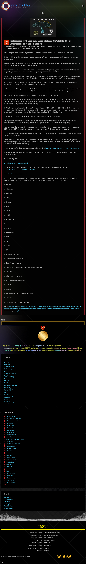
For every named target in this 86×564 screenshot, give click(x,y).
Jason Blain (10, 476)
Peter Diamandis (9, 366)
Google (23, 348)
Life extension (72, 348)
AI (8, 346)
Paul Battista (10, 430)
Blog (43, 13)
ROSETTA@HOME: (32, 548)
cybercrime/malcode (56, 307)
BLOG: (45, 538)
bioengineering (8, 396)
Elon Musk (7, 371)
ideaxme (43, 348)
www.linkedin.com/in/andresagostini (16, 163)
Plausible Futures (9, 506)
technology (63, 351)
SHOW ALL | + (6, 485)
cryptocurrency (76, 346)
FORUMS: (39, 551)
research (43, 350)
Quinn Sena (9, 423)
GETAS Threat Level (43, 526)
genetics (16, 309)
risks (46, 350)
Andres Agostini (12, 307)
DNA (5, 368)
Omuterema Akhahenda (13, 444)
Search (82, 323)
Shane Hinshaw (11, 457)
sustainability (57, 350)
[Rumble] (70, 556)
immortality (49, 348)
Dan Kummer (10, 441)
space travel (9, 311)
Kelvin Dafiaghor (11, 435)
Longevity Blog (8, 499)
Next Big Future (8, 504)
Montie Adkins (10, 478)
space (5, 311)
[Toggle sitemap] (80, 6)
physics (56, 309)
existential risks (7, 348)
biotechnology (53, 346)
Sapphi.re (28, 557)
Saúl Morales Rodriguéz (13, 419)
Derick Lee (9, 453)
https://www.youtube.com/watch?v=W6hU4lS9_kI (62, 148)
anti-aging (17, 346)
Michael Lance (10, 473)
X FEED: (32, 538)
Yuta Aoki (9, 450)
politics (19, 350)
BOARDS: (46, 540)
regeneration (37, 351)
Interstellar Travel (57, 348)
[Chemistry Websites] (43, 334)
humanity (40, 348)
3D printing (7, 363)
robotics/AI (67, 309)
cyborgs (63, 307)
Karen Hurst (9, 437)
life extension (40, 309)
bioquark (38, 345)
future (16, 348)
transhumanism (24, 311)
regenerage (29, 351)
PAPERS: (46, 548)
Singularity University (10, 373)
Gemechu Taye (10, 432)
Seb (7, 471)
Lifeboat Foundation (12, 557)
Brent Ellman (10, 469)
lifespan (79, 348)
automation (7, 391)
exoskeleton (7, 309)
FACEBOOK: (32, 533)
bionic (6, 399)
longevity (8, 350)
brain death (68, 346)
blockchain (63, 346)
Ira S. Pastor (10, 480)
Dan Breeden (10, 425)
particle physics (50, 309)
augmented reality (9, 389)
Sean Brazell (10, 464)
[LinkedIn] (64, 556)
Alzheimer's (11, 346)
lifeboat (44, 309)
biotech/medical (29, 307)
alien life (6, 380)
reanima (23, 350)
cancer (71, 346)
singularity (77, 309)
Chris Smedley (10, 482)
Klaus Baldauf (10, 446)
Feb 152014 (6, 42)
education (73, 307)
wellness (79, 350)
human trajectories (23, 309)
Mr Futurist (7, 502)
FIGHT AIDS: (34, 543)
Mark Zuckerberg (9, 377)
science (72, 309)
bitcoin (59, 346)
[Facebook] (57, 556)
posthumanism (61, 309)
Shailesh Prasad (11, 428)
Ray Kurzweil (8, 370)
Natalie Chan (10, 462)
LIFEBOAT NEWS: (47, 533)
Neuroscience (16, 350)
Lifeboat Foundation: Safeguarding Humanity (38, 6)
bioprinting (7, 401)
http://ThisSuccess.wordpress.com (16, 174)
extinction (13, 348)
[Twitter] (60, 556)
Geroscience (7, 497)
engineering (78, 307)
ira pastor (64, 348)
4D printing (7, 364)
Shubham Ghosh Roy (12, 421)
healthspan (34, 348)
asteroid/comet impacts (11, 385)
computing (43, 307)
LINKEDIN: (33, 535)
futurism (12, 309)
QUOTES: (46, 551)
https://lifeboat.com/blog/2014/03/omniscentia (20, 169)
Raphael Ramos (11, 460)
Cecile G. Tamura (11, 448)
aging (5, 346)
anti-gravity (7, 382)
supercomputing (16, 311)
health (27, 348)
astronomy (7, 387)
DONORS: (37, 540)
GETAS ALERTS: (47, 535)
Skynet (6, 375)
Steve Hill (9, 466)
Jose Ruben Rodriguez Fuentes (15, 439)
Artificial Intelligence (25, 346)
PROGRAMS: (46, 546)
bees (5, 392)
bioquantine (32, 346)
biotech (45, 346)
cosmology (49, 307)
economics (68, 307)
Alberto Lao (9, 455)
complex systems (37, 307)
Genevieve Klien (11, 416)
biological (23, 307)
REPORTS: (46, 543)
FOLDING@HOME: (32, 546)
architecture (7, 384)
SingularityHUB (8, 508)
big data (18, 307)
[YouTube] (67, 556)
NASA (12, 350)
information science (31, 309)
